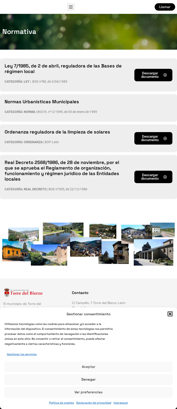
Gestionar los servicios (22, 354)
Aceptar (88, 366)
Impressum (121, 403)
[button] (170, 314)
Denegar (88, 379)
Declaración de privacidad (93, 403)
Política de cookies (61, 403)
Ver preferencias (88, 392)
